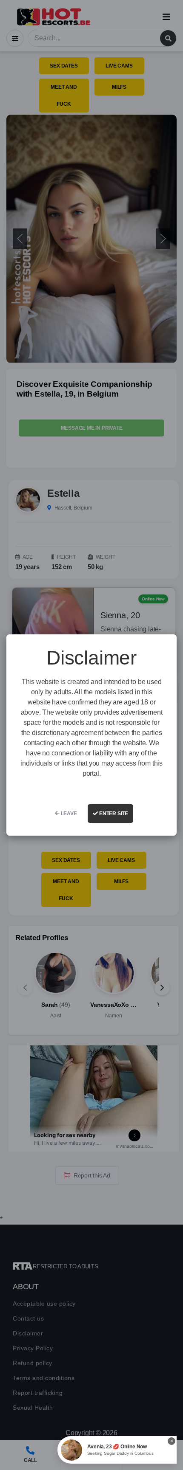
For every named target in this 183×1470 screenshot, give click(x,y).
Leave (68, 814)
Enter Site (113, 814)
